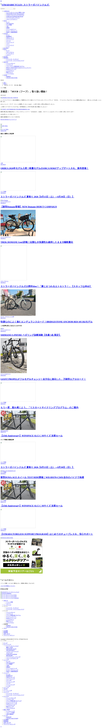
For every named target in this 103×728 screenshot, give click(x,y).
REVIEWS (5, 48)
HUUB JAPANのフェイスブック (9, 119)
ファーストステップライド (13, 18)
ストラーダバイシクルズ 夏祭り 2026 (15, 12)
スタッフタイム (10, 52)
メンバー (5, 692)
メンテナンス (9, 64)
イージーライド (10, 45)
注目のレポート (10, 38)
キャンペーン (6, 644)
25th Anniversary (10, 23)
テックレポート (10, 53)
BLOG (5, 49)
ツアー (8, 43)
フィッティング (7, 605)
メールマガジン (10, 70)
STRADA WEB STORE (11, 77)
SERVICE (5, 62)
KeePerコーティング (11, 69)
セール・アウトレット (11, 30)
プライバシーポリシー (9, 635)
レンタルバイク (10, 711)
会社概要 (5, 631)
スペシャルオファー (11, 29)
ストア (5, 715)
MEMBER (5, 57)
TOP (4, 82)
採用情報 (5, 632)
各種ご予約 (6, 709)
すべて (8, 22)
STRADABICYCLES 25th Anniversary (15, 13)
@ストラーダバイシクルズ (12, 592)
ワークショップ (10, 42)
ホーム (5, 643)
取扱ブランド (9, 72)
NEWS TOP (3, 130)
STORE (5, 75)
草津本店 (8, 76)
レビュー (8, 603)
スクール (8, 40)
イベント (5, 673)
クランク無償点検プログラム (13, 615)
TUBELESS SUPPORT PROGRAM (14, 16)
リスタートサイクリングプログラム (15, 15)
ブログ (5, 628)
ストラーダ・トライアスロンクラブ (15, 60)
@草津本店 (8, 593)
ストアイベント (10, 39)
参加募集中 (9, 36)
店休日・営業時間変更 (11, 32)
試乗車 (8, 27)
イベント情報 (9, 602)
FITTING (5, 56)
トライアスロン (10, 73)
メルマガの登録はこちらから (8, 585)
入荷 (7, 26)
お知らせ (5, 600)
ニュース (5, 659)
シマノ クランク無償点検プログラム (15, 66)
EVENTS (5, 33)
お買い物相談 (9, 714)
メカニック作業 (10, 712)
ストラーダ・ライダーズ (12, 59)
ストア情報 (9, 24)
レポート (8, 55)
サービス (5, 696)
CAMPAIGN (6, 11)
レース (8, 46)
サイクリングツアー (11, 616)
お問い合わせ (6, 633)
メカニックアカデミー (11, 19)
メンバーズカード (10, 63)
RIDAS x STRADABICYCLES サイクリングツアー (18, 67)
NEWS (5, 20)
